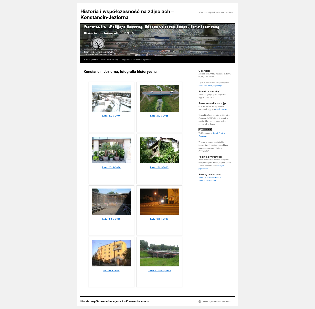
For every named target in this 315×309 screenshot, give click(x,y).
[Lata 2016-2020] (111, 162)
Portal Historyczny (109, 59)
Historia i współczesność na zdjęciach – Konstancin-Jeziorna (127, 14)
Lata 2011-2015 (159, 167)
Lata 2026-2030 (111, 115)
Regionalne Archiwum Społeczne (137, 59)
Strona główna (91, 59)
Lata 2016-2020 (111, 167)
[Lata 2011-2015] (159, 162)
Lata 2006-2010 (111, 219)
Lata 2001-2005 (159, 219)
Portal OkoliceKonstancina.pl (210, 177)
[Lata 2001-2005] (159, 213)
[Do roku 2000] (111, 265)
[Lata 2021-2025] (159, 110)
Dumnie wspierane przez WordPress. (216, 301)
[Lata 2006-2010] (111, 213)
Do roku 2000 (111, 270)
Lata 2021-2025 (159, 115)
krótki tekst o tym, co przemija (210, 85)
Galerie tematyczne (159, 270)
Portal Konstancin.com (207, 180)
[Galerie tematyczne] (159, 265)
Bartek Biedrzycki (222, 109)
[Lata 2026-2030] (111, 110)
